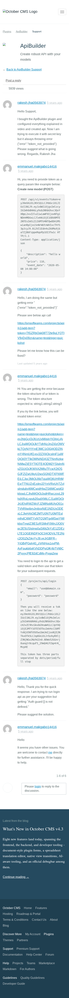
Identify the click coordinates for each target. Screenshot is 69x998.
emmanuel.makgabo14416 (37, 166)
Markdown (9, 969)
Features (41, 908)
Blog (6, 925)
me (50, 752)
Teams (31, 963)
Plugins (7, 31)
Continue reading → (16, 876)
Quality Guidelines (32, 977)
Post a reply (13, 80)
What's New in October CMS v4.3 (33, 829)
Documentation (13, 954)
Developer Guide (14, 983)
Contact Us (39, 919)
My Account (32, 934)
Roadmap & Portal (28, 913)
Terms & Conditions (15, 919)
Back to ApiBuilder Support (24, 69)
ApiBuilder (22, 31)
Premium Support (28, 948)
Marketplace (47, 963)
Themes (8, 940)
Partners (22, 940)
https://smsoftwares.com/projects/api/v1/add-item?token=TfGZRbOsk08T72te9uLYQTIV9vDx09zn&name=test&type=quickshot (40, 333)
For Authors (27, 969)
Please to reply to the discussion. (42, 788)
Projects (18, 963)
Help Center (34, 954)
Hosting (8, 913)
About (54, 919)
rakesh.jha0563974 (31, 103)
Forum (49, 954)
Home (28, 908)
